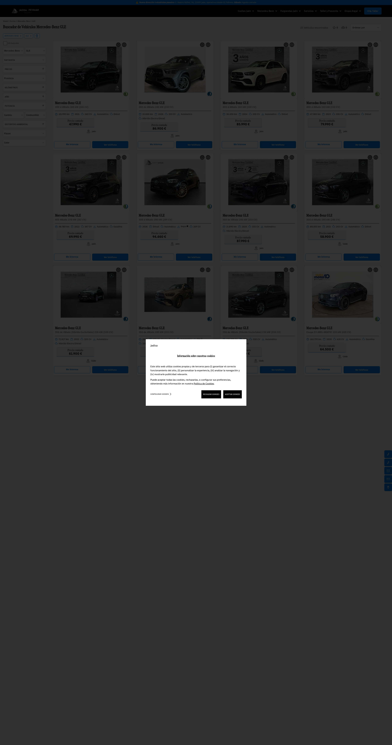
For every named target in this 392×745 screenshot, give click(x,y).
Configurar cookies (159, 394)
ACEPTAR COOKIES (232, 394)
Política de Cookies (204, 383)
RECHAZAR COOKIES (211, 394)
